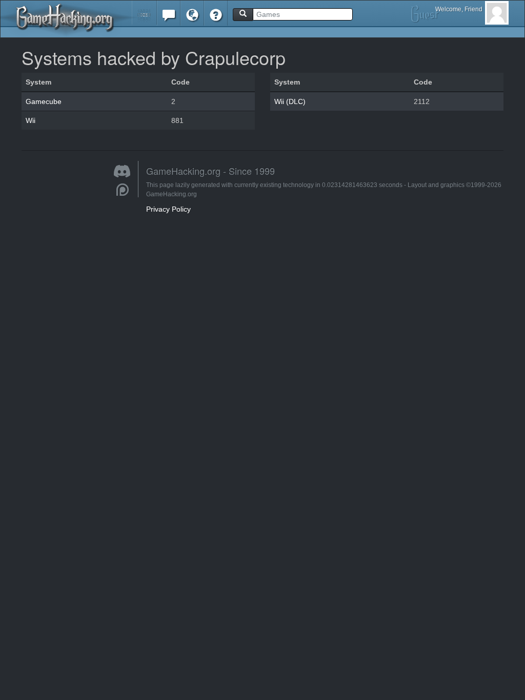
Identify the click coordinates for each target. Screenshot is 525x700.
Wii (30, 120)
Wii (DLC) (290, 101)
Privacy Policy (168, 209)
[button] (144, 13)
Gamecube (44, 101)
